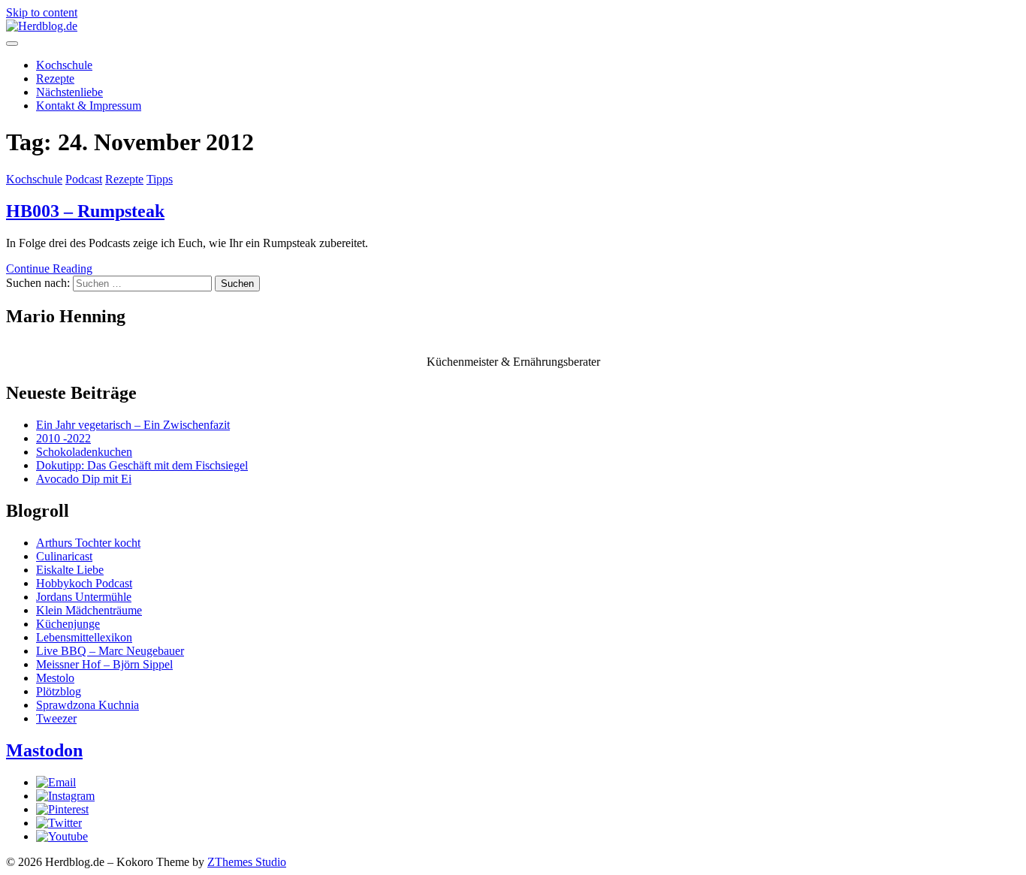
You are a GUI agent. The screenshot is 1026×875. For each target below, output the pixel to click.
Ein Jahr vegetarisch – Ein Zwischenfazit (133, 424)
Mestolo (55, 677)
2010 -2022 (63, 438)
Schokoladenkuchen (84, 451)
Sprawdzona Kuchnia (87, 704)
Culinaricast (64, 556)
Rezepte (55, 78)
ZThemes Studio (246, 861)
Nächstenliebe (69, 92)
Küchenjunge (68, 623)
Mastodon (44, 750)
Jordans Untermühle (83, 596)
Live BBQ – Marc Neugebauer (110, 650)
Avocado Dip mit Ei (83, 478)
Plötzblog (58, 691)
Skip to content (41, 12)
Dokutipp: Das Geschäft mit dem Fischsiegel (142, 465)
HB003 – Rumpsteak (85, 211)
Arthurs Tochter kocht (88, 542)
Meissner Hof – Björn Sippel (104, 664)
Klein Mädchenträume (89, 610)
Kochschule (64, 65)
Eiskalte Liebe (70, 569)
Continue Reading (49, 268)
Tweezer (56, 718)
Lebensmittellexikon (84, 637)
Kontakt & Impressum (88, 105)
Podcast (83, 179)
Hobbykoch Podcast (84, 583)
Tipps (159, 179)
